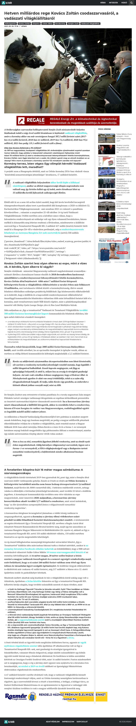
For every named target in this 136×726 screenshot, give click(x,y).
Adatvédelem (53, 722)
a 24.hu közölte (33, 581)
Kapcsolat (82, 722)
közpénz (36, 24)
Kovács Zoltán (24, 24)
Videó (124, 3)
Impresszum (68, 722)
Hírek (103, 3)
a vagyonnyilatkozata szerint (31, 620)
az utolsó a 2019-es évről (31, 666)
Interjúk (113, 3)
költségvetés (10, 24)
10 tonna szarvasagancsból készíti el (66, 552)
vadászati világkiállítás (90, 24)
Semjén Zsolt (73, 24)
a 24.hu (70, 638)
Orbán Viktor (47, 24)
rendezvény (60, 24)
